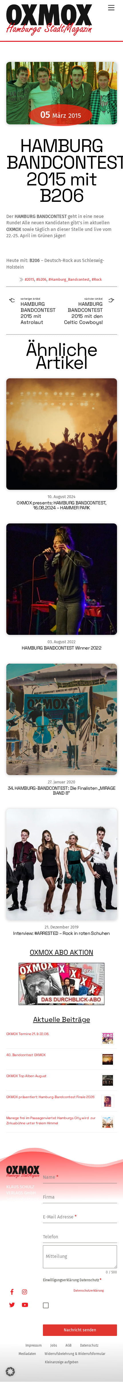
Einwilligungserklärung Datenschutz (72, 1280)
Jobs (53, 1345)
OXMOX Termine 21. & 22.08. (27, 1034)
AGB (69, 1345)
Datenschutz (89, 1345)
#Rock (97, 279)
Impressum (33, 1345)
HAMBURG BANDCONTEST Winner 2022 (61, 648)
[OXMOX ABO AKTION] (61, 984)
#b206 (41, 279)
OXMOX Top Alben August (26, 1076)
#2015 (29, 279)
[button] (10, 1371)
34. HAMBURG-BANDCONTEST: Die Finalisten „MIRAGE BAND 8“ (62, 790)
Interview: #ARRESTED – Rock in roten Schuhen (61, 933)
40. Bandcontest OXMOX (26, 1055)
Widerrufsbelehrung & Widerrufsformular (75, 1354)
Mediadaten (27, 1354)
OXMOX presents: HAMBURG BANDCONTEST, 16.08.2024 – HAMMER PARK (61, 505)
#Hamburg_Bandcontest (69, 279)
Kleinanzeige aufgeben (61, 1362)
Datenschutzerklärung (89, 1290)
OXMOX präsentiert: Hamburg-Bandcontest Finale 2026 (50, 1097)
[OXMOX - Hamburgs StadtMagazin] (49, 33)
